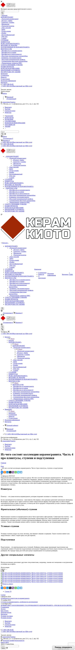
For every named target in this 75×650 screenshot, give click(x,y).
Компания (12, 413)
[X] (10, 472)
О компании (5, 607)
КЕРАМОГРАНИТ (18, 346)
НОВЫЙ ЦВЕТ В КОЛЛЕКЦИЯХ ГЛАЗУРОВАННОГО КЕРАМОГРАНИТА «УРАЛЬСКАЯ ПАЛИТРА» (36, 605)
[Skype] (18, 472)
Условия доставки (7, 616)
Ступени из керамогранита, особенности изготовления (19, 602)
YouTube (7, 109)
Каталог (11, 340)
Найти (3, 648)
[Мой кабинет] (2, 311)
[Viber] (13, 472)
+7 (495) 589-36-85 (7, 84)
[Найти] (2, 13)
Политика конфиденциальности (13, 640)
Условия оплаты (6, 618)
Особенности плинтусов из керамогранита (15, 598)
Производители (6, 612)
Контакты (4, 614)
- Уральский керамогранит (25, 351)
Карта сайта (5, 642)
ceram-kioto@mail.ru (8, 102)
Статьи (3, 595)
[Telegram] (21, 472)
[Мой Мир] (7, 472)
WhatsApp (8, 112)
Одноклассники (10, 111)
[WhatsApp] (15, 472)
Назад (12, 339)
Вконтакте (8, 107)
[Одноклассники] (5, 472)
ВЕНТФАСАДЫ (18, 384)
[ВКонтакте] (2, 472)
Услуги (3, 609)
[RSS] (1, 474)
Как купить (4, 611)
